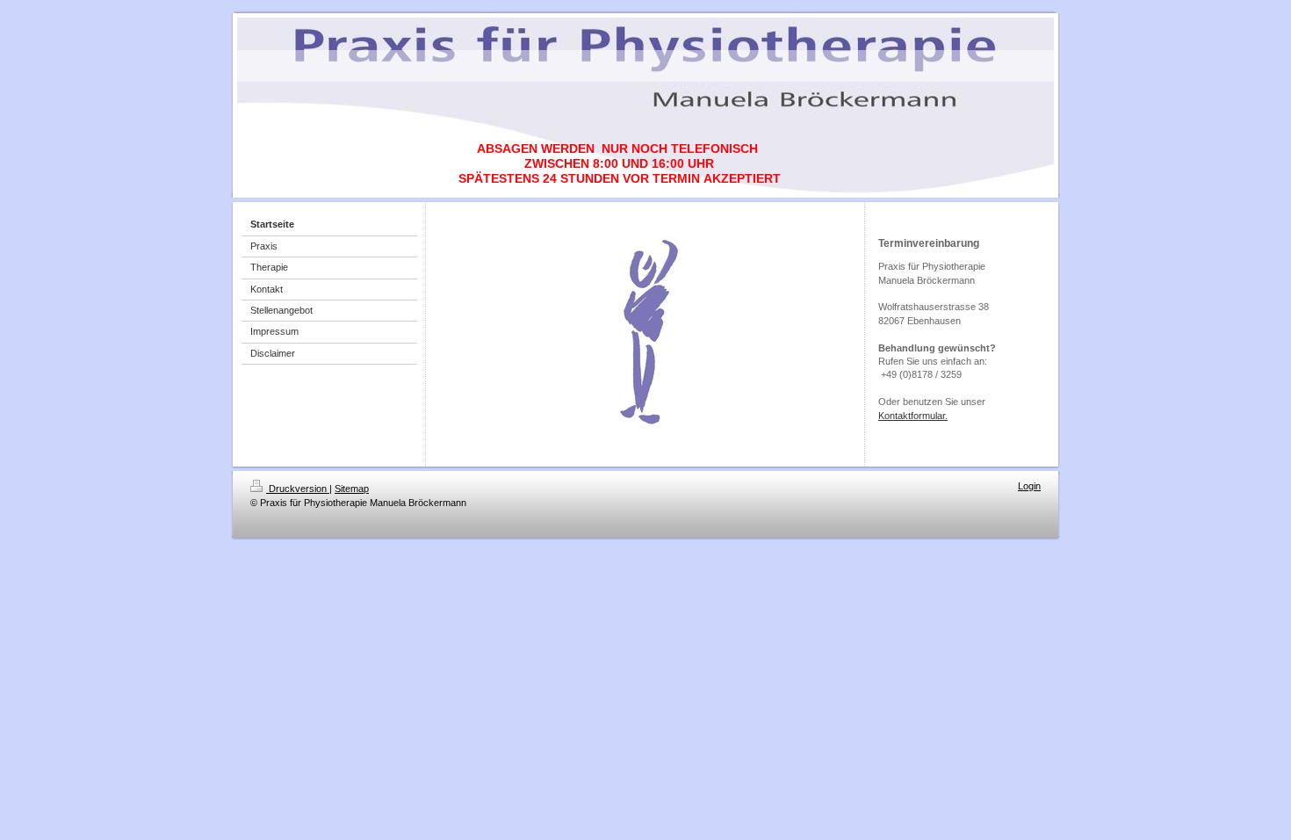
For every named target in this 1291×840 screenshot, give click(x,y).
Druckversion (297, 488)
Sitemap (352, 488)
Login (1029, 486)
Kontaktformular (911, 415)
